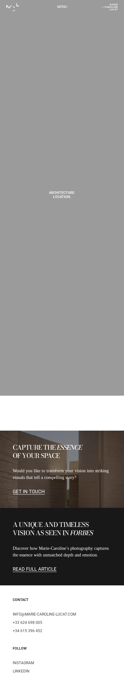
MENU (62, 7)
